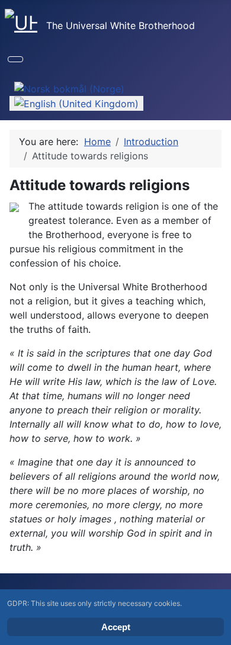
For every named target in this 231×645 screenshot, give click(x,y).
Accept (115, 627)
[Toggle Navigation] (15, 59)
